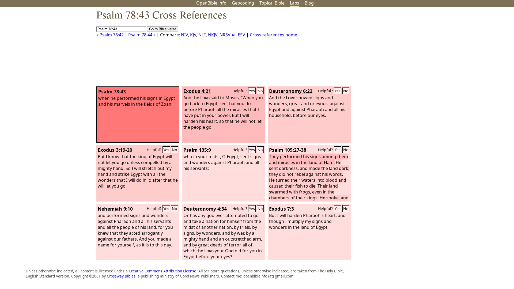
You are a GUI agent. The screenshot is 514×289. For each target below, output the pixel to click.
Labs (294, 3)
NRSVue (228, 35)
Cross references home (273, 35)
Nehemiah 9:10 (115, 209)
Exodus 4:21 (197, 91)
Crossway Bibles (121, 276)
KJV (193, 35)
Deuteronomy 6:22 (290, 91)
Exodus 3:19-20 (115, 150)
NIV (184, 35)
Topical (272, 3)
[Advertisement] (459, 49)
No (260, 90)
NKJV (212, 35)
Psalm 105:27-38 (287, 150)
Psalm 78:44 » (142, 35)
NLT (202, 35)
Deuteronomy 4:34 (205, 209)
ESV (241, 35)
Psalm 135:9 (197, 150)
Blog (309, 3)
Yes (252, 90)
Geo (243, 3)
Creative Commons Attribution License (162, 270)
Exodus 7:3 (281, 209)
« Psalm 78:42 (110, 35)
